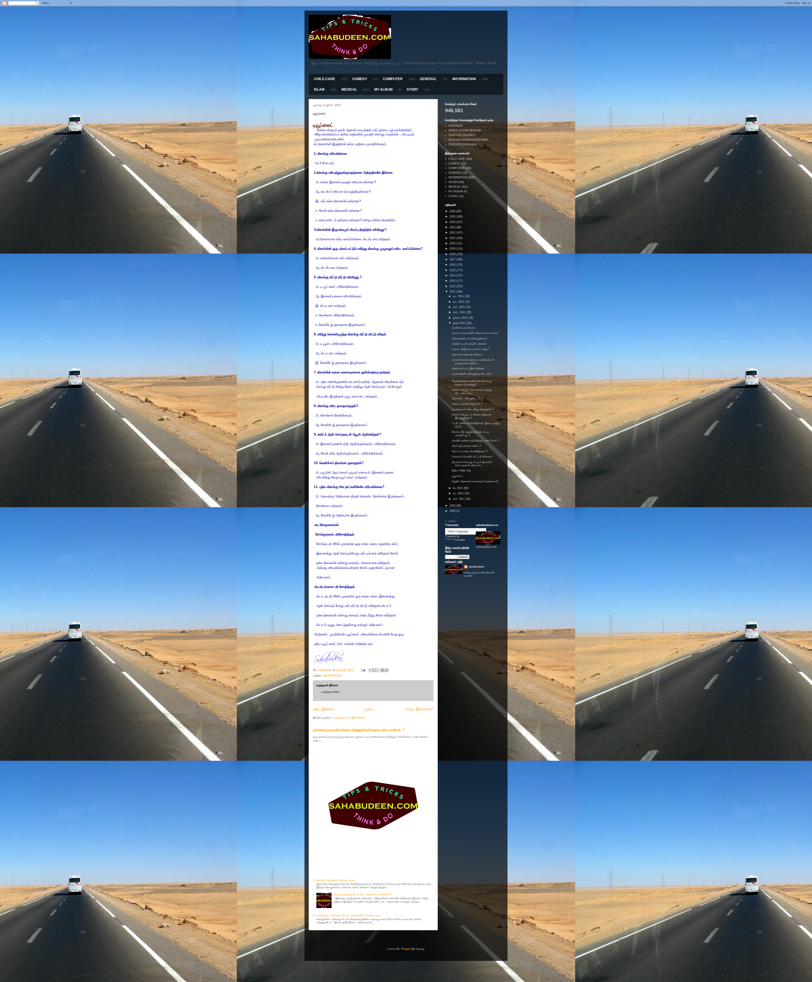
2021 (453, 238)
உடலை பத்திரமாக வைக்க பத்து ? (471, 349)
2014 (453, 275)
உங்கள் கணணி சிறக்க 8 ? (467, 404)
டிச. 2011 (459, 296)
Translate (459, 539)
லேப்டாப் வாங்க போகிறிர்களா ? (469, 451)
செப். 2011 (459, 312)
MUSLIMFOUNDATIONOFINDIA (468, 139)
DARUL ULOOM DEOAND (465, 130)
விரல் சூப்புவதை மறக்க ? (466, 445)
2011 (453, 291)
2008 (453, 510)
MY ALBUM (383, 89)
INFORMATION (464, 79)
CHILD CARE (324, 79)
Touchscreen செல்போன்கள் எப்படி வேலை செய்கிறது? (472, 383)
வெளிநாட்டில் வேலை (463, 327)
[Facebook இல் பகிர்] (383, 670)
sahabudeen (476, 566)
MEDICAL (349, 89)
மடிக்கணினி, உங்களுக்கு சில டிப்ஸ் (471, 373)
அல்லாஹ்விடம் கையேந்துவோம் (469, 338)
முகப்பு (369, 709)
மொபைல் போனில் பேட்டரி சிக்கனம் (472, 456)
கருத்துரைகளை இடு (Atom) (349, 717)
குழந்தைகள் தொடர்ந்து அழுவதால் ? (473, 409)
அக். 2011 (459, 307)
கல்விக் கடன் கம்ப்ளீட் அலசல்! (469, 343)
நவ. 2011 (459, 301)
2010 (453, 505)
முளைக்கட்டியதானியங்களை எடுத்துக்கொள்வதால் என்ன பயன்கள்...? (359, 730)
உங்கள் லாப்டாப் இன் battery (468, 368)
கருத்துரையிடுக (330, 691)
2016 (453, 264)
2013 (453, 280)
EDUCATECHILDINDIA (463, 144)
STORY (412, 89)
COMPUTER (393, 79)
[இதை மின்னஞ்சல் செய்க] (371, 670)
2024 (453, 222)
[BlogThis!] (375, 670)
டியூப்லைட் (457, 476)
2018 (453, 254)
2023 (453, 227)
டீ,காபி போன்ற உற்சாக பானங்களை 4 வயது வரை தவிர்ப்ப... (473, 361)
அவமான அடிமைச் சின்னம (467, 354)
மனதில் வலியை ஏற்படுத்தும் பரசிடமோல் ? (475, 440)
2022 (453, 232)
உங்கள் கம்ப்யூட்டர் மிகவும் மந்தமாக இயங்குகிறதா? (471, 416)
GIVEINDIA (456, 125)
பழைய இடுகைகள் (419, 709)
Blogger (406, 948)
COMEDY (359, 79)
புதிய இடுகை (323, 709)
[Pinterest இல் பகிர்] (387, 670)
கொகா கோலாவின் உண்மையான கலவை (475, 333)
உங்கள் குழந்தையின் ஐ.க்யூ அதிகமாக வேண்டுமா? (362, 894)
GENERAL (428, 79)
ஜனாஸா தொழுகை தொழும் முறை (335, 880)
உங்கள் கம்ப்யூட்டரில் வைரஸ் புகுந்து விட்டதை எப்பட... (472, 391)
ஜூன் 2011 (460, 323)
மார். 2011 (459, 498)
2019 (453, 248)
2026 (453, 211)
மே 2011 (458, 488)
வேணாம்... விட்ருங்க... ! (466, 398)
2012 (453, 286)
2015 (453, 270)
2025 (453, 216)
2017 (453, 259)
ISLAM (319, 89)
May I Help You (461, 470)
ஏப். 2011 (459, 493)
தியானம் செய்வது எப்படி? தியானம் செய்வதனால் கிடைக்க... (472, 463)
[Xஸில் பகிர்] (379, 670)
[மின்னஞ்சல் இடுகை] (363, 670)
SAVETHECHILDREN (462, 135)
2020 (453, 243)
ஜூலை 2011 (460, 317)
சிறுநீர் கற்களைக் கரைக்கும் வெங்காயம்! (475, 481)
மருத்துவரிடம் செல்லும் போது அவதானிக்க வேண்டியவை (348, 915)
